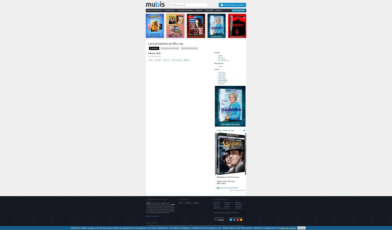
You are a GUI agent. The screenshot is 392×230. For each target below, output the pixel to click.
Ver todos (221, 83)
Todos (151, 60)
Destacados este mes (189, 48)
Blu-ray (220, 57)
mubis (155, 4)
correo (181, 203)
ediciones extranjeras (185, 10)
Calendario (154, 48)
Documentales (177, 60)
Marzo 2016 (222, 79)
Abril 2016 (221, 77)
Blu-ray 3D (221, 59)
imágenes (238, 207)
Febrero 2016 (222, 80)
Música (186, 60)
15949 (221, 220)
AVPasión (226, 213)
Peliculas (158, 60)
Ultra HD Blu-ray (223, 60)
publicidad (188, 203)
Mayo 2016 (222, 75)
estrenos (227, 203)
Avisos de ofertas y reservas (234, 5)
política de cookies (287, 228)
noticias (218, 207)
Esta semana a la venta (169, 48)
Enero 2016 (222, 82)
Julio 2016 (221, 72)
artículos (239, 203)
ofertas (227, 207)
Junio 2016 (222, 74)
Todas (220, 66)
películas (217, 203)
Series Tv (166, 60)
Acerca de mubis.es (152, 216)
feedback (196, 203)
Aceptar (301, 228)
